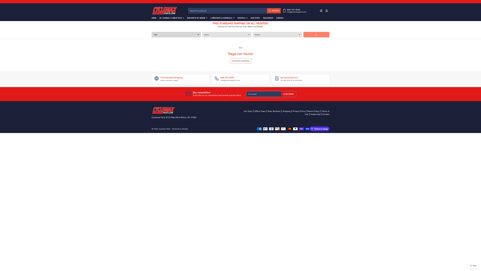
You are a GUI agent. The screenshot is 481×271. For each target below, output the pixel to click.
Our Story (255, 18)
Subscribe (288, 94)
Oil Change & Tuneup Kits (170, 18)
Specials (241, 18)
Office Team (260, 111)
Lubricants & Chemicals (221, 18)
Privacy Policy (299, 111)
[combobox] (234, 11)
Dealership (268, 18)
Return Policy (313, 111)
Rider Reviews (274, 111)
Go (316, 35)
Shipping (286, 111)
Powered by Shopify (180, 129)
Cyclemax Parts (164, 129)
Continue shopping (240, 61)
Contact (280, 18)
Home (154, 18)
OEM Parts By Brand (196, 18)
